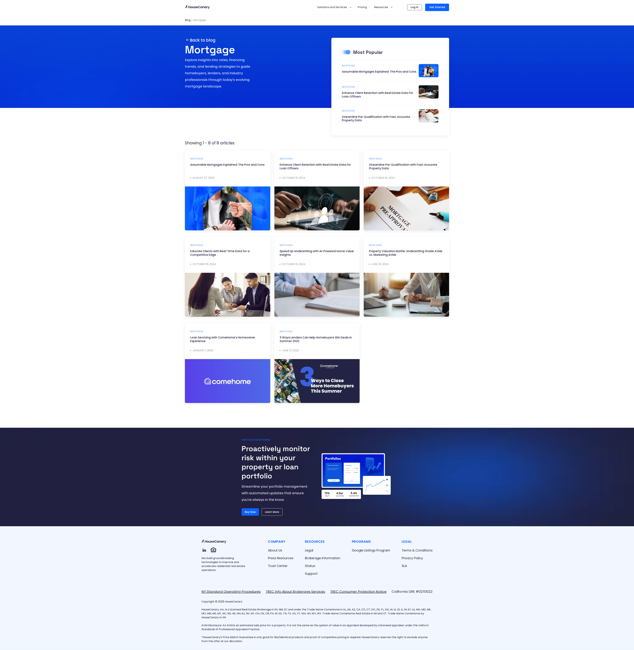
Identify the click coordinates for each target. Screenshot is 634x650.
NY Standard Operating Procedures (231, 591)
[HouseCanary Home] (213, 541)
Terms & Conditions (417, 550)
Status (310, 566)
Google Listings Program (371, 550)
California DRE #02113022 (412, 591)
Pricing (362, 7)
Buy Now (250, 512)
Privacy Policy (412, 558)
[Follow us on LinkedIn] (204, 550)
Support (311, 573)
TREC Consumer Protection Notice (358, 591)
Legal (309, 550)
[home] (197, 7)
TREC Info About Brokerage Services (295, 591)
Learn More (272, 512)
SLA (404, 566)
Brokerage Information (322, 558)
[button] (334, 7)
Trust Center (278, 566)
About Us (275, 550)
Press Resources (280, 558)
